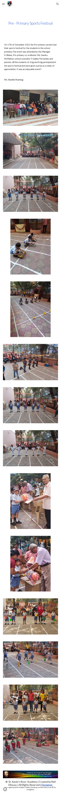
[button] (3, 4)
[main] (30, 23)
